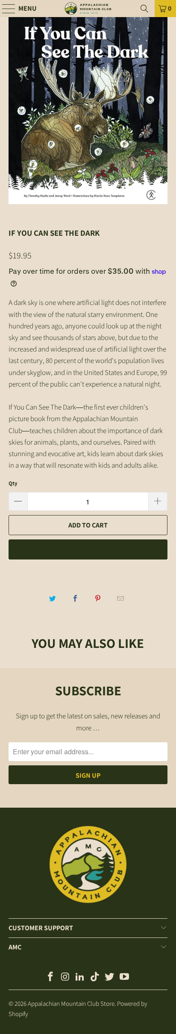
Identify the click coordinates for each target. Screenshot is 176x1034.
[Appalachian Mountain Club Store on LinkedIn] (80, 977)
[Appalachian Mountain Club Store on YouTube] (124, 977)
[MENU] (4, 8)
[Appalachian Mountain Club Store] (88, 8)
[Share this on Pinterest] (97, 598)
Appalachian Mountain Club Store (71, 1003)
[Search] (144, 8)
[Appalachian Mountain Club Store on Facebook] (50, 977)
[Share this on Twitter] (52, 598)
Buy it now (88, 549)
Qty (13, 483)
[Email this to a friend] (120, 598)
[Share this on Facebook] (75, 598)
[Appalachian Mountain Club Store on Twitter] (109, 977)
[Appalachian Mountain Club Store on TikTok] (94, 977)
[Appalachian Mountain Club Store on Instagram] (65, 977)
